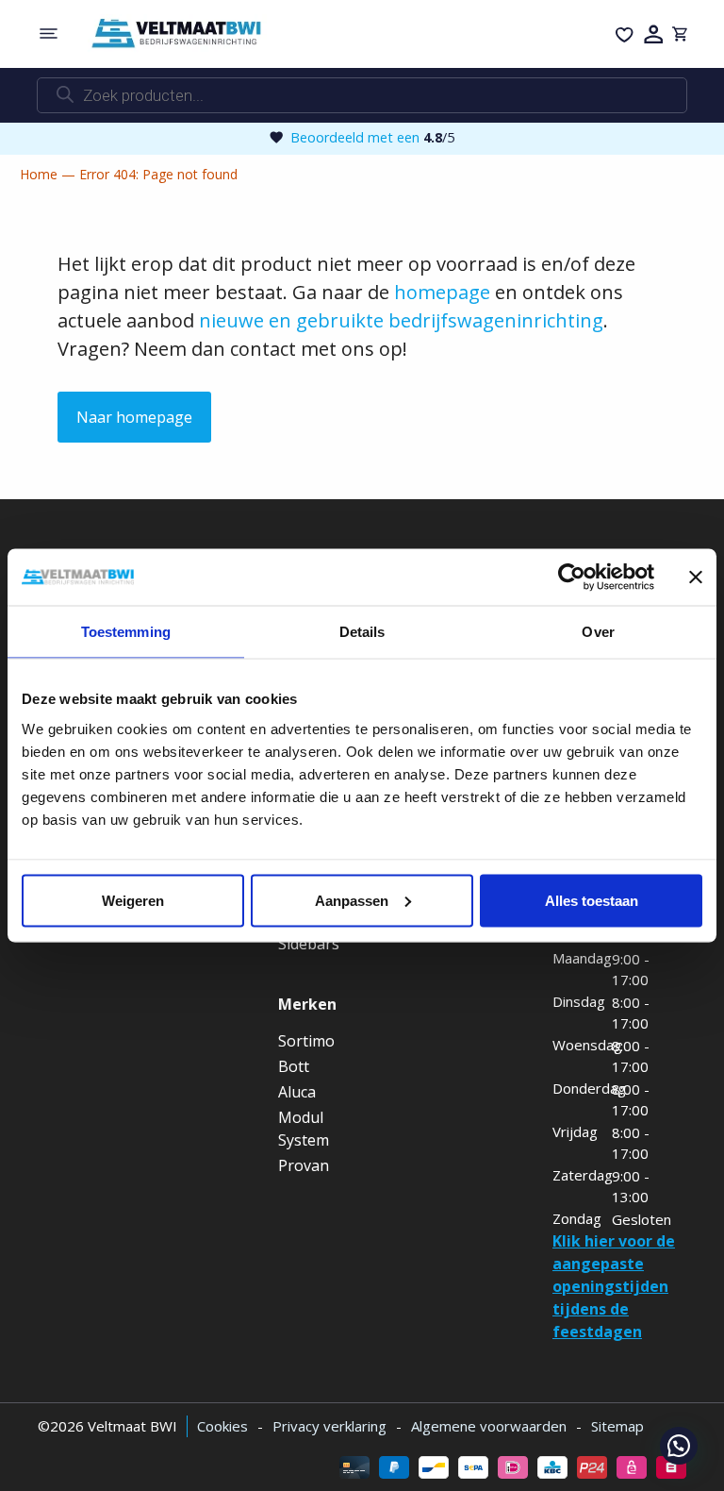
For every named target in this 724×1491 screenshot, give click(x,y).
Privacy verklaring (329, 1425)
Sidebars (308, 943)
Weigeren (133, 900)
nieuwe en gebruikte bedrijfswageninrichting (401, 320)
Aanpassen (351, 900)
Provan (303, 1165)
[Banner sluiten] (695, 577)
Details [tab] (362, 632)
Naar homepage (134, 417)
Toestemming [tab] (126, 632)
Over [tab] (598, 632)
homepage (442, 292)
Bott (293, 1066)
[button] (679, 1446)
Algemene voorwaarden (489, 1425)
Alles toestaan (591, 900)
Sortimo (306, 1040)
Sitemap (617, 1425)
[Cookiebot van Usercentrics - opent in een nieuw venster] (571, 577)
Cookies (222, 1425)
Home (39, 174)
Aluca (297, 1091)
